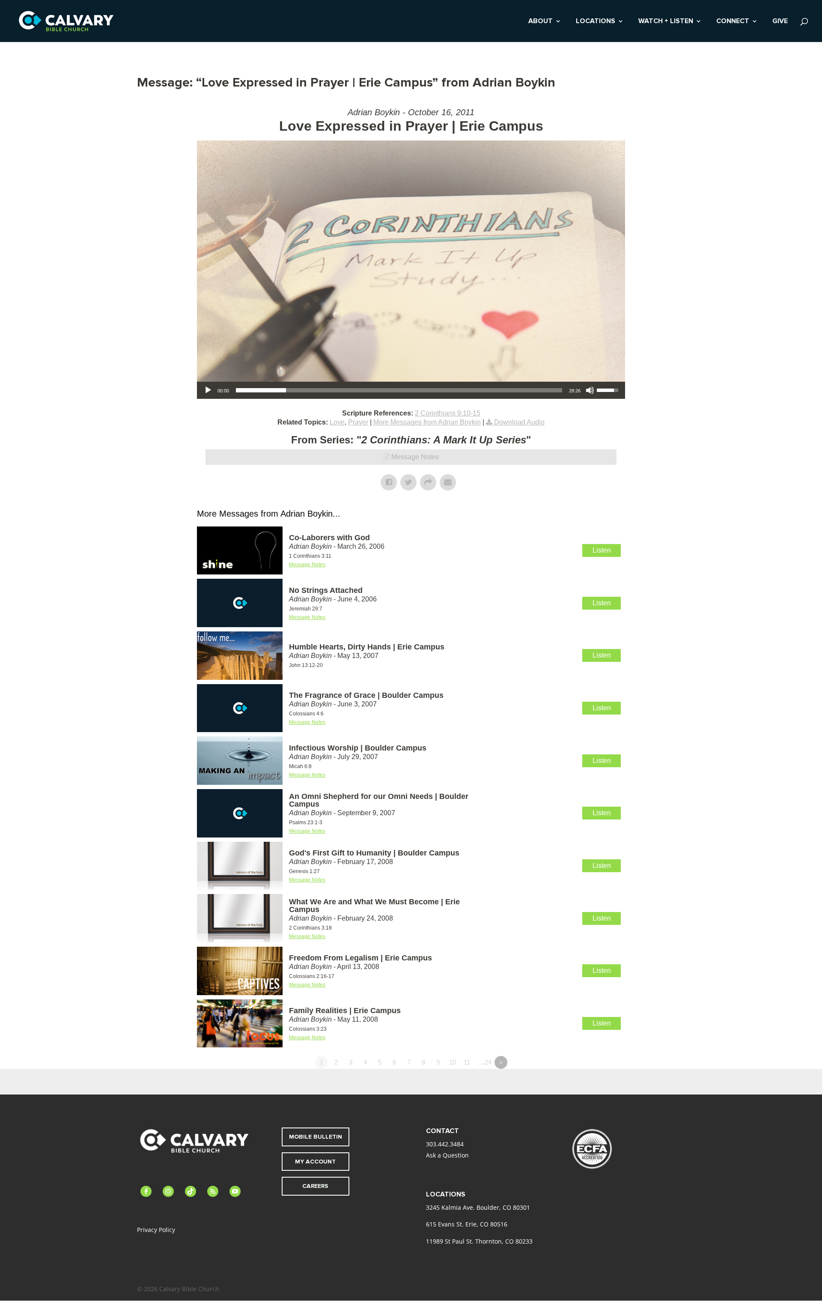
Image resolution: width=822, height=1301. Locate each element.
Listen (602, 550)
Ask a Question (447, 1155)
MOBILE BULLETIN (315, 1136)
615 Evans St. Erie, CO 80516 (466, 1224)
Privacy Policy (156, 1230)
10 (452, 1062)
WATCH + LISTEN (665, 21)
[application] (411, 390)
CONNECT (732, 21)
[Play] (208, 390)
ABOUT (540, 21)
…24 (484, 1062)
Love (337, 422)
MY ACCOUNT (315, 1161)
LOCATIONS (595, 21)
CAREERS (315, 1186)
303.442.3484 (445, 1144)
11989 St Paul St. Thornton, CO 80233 (479, 1241)
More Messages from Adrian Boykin (427, 422)
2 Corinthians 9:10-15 (447, 413)
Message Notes (415, 457)
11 (467, 1062)
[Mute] (590, 390)
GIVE (780, 21)
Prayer (358, 422)
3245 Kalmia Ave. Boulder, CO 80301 (478, 1207)
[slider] (399, 390)
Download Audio (519, 422)
